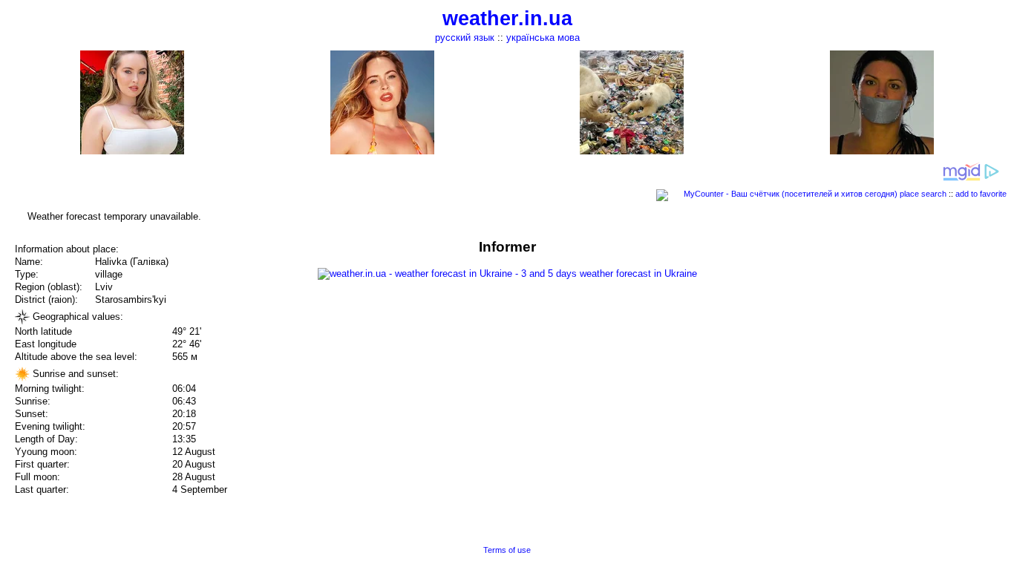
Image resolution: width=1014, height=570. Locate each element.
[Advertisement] (864, 343)
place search (923, 193)
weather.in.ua (507, 18)
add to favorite (981, 193)
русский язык (464, 37)
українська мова (543, 37)
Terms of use (507, 550)
